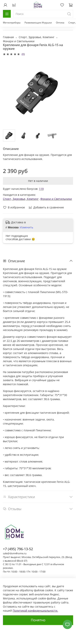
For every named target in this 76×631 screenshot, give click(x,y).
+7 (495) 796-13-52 (18, 549)
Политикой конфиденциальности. (35, 610)
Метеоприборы (11, 22)
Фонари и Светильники (18, 41)
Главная (8, 37)
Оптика (60, 22)
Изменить (26, 227)
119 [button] (41, 189)
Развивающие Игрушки (38, 22)
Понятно (38, 620)
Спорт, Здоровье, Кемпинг (36, 37)
